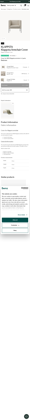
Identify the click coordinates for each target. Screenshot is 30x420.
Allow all (15, 220)
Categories (9, 9)
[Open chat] (26, 416)
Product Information (9, 122)
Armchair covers (25, 9)
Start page (3, 9)
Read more (4, 60)
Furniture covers (17, 9)
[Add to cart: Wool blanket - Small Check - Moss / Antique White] (13, 103)
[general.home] (3, 5)
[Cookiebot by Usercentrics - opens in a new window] (21, 188)
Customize (14, 225)
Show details (21, 215)
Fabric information (8, 125)
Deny (15, 230)
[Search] (21, 5)
